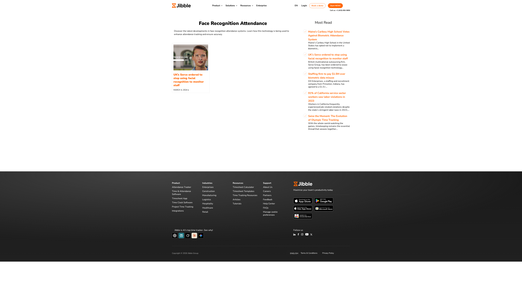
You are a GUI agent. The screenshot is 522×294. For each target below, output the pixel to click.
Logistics (206, 199)
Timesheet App (179, 198)
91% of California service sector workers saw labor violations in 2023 (327, 97)
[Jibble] (181, 5)
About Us (267, 187)
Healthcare (207, 207)
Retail (205, 211)
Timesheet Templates (243, 191)
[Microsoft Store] (323, 208)
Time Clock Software (182, 202)
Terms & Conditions (309, 253)
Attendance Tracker (181, 187)
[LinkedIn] (294, 234)
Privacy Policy (328, 253)
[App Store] (302, 200)
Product (216, 5)
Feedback (267, 199)
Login (304, 5)
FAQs (265, 207)
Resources (245, 5)
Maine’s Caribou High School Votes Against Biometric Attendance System (328, 35)
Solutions (230, 5)
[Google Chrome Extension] (302, 215)
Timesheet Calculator (243, 187)
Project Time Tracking (182, 206)
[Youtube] (307, 234)
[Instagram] (302, 234)
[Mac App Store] (302, 208)
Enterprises (208, 187)
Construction (208, 191)
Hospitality (207, 203)
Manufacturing (209, 195)
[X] (311, 234)
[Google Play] (323, 200)
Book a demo (317, 5)
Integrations (178, 210)
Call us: (340, 10)
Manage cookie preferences (270, 213)
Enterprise (261, 5)
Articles (236, 199)
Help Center (269, 203)
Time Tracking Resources (245, 195)
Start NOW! (335, 5)
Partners (267, 195)
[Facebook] (298, 234)
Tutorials (237, 203)
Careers (267, 191)
